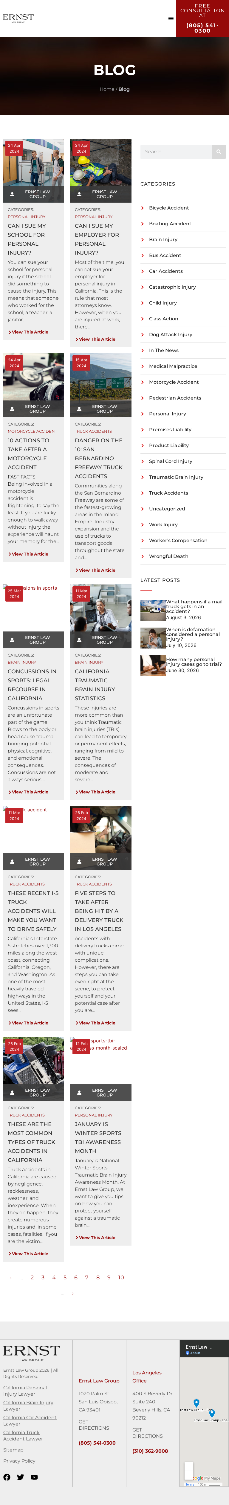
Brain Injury (22, 662)
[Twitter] (20, 1477)
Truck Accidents (93, 431)
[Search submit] (219, 152)
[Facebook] (6, 1477)
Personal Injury (26, 216)
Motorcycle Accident (32, 431)
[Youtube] (34, 1477)
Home (107, 89)
